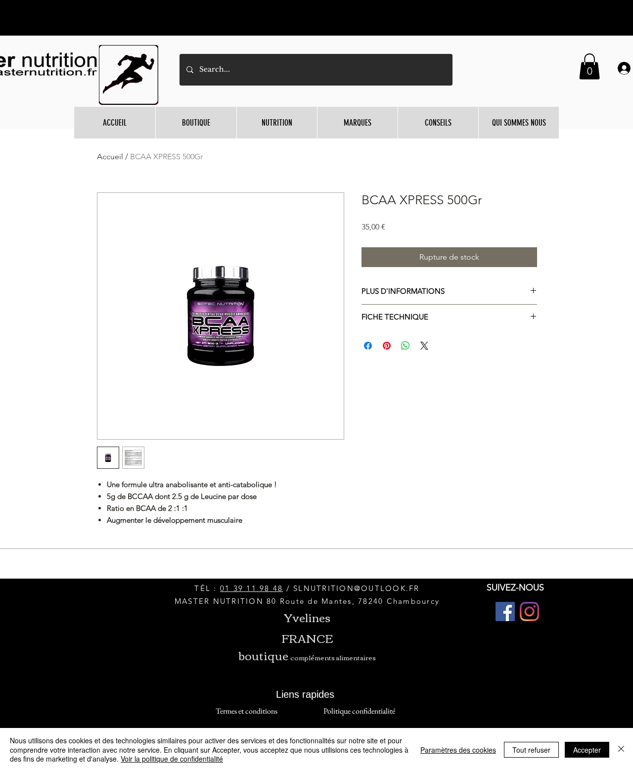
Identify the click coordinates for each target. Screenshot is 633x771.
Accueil (110, 156)
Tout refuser (531, 750)
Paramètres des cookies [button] (458, 750)
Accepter (587, 750)
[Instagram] (529, 611)
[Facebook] (505, 611)
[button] (589, 66)
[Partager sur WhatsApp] (405, 346)
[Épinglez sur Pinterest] (387, 346)
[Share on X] (424, 346)
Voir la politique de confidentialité (172, 759)
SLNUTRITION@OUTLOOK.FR (356, 588)
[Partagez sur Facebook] (368, 346)
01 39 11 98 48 (251, 588)
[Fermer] (621, 749)
